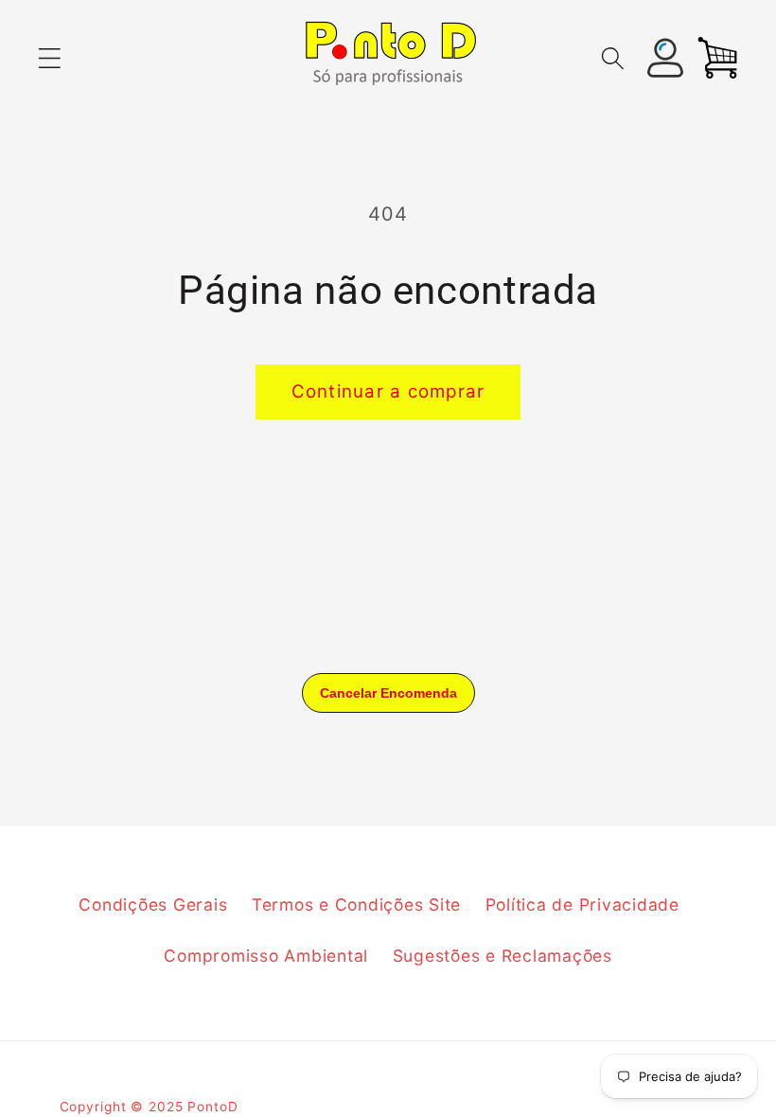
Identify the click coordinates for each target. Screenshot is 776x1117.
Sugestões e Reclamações (502, 956)
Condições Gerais (153, 904)
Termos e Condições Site (356, 904)
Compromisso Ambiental (266, 956)
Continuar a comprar (388, 391)
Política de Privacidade (582, 904)
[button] (50, 58)
